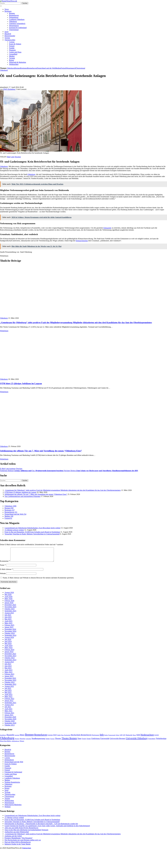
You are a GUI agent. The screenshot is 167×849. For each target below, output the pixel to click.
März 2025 (8, 623)
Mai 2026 (8, 595)
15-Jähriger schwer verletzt (14, 530)
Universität (104, 738)
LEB (121, 735)
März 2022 (8, 697)
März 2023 (8, 672)
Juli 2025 (8, 615)
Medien (12, 56)
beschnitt (17, 735)
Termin (47, 738)
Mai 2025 (8, 619)
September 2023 (10, 660)
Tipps (79, 738)
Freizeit (11, 46)
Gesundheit (13, 54)
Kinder (106, 735)
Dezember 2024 (10, 629)
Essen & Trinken (15, 44)
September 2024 (10, 635)
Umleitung (95, 738)
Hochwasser (95, 735)
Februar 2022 (9, 699)
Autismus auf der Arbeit (13, 836)
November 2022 (10, 680)
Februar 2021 (9, 713)
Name (3, 565)
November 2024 (10, 631)
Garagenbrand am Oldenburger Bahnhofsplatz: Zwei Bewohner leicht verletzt (32, 528)
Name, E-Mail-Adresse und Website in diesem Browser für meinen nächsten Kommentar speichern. (38, 578)
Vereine (7, 38)
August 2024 (9, 637)
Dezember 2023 (10, 654)
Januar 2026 (9, 603)
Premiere (17, 738)
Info (102, 734)
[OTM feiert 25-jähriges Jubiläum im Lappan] (41, 377)
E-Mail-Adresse (6, 569)
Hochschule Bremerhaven (81, 735)
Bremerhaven (14, 15)
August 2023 (9, 662)
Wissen (22, 741)
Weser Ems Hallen (5, 741)
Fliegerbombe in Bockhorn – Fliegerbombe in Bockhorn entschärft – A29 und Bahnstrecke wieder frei (41, 824)
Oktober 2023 (10, 658)
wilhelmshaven (15, 741)
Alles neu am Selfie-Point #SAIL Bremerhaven (21, 828)
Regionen (8, 11)
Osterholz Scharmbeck (17, 23)
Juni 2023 (8, 666)
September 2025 (10, 611)
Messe (134, 735)
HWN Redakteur (9, 89)
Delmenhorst (13, 17)
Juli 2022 (8, 688)
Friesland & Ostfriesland (18, 28)
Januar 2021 (9, 715)
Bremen (12, 13)
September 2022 (10, 684)
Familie (11, 48)
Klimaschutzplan (82, 241)
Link (12, 157)
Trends (84, 738)
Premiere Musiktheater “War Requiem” (19, 838)
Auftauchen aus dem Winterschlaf (17, 832)
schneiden (28, 738)
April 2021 (8, 709)
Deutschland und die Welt (46, 68)
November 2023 (10, 656)
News (7, 9)
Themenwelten (10, 40)
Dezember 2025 (10, 605)
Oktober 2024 (10, 633)
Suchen (24, 3)
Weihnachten (13, 64)
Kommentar (5, 561)
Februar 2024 (9, 650)
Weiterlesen (4, 331)
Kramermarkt (111, 735)
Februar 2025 (9, 625)
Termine (52, 738)
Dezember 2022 (10, 678)
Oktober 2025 (10, 609)
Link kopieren (10, 469)
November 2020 (10, 719)
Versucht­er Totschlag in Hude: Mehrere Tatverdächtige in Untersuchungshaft (32, 534)
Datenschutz (26, 848)
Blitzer (22, 735)
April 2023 (8, 670)
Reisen (11, 60)
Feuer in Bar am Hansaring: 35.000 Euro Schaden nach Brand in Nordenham (32, 532)
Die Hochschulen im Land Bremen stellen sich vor (23, 840)
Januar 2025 (9, 627)
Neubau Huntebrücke (12, 782)
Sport (6, 32)
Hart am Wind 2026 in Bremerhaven (18, 842)
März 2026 (8, 599)
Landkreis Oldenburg (16, 19)
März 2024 (8, 648)
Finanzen (12, 50)
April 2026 (8, 597)
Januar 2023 (9, 676)
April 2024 (8, 646)
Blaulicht (8, 34)
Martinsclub (129, 735)
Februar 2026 (9, 601)
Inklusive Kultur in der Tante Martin (17, 844)
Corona (11, 42)
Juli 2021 (8, 707)
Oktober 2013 (10, 725)
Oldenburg (13, 21)
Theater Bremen (69, 738)
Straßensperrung (38, 738)
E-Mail (2, 469)
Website (3, 573)
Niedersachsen (147, 734)
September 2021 (10, 703)
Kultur (117, 735)
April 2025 (8, 621)
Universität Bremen (117, 738)
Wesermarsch (14, 26)
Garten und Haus (15, 52)
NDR (138, 735)
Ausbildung (3, 735)
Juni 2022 (8, 690)
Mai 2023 (8, 668)
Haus (62, 735)
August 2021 (9, 705)
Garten (59, 735)
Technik (12, 58)
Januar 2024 (9, 652)
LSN (124, 735)
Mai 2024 (8, 644)
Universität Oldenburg (137, 738)
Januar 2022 (9, 701)
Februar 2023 (9, 674)
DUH (55, 735)
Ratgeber (22, 738)
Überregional (14, 30)
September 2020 (10, 723)
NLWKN (156, 735)
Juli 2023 (8, 664)
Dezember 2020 (10, 717)
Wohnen (8, 807)
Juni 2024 (8, 642)
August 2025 (9, 613)
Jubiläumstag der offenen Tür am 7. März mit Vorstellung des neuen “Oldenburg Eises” (41, 451)
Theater (58, 738)
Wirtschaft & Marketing (17, 62)
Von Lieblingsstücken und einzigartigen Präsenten (22, 496)
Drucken (18, 157)
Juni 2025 (8, 617)
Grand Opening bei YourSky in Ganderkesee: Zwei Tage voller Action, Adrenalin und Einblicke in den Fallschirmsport (47, 826)
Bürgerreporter (10, 36)
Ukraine (88, 738)
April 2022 (8, 695)
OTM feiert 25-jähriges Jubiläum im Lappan (21, 383)
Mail (8, 157)
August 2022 (9, 686)
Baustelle (10, 735)
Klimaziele (107, 228)
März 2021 (8, 711)
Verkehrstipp (161, 738)
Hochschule (67, 735)
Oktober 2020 (10, 721)
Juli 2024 (8, 639)
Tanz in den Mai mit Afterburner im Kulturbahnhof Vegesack (26, 830)
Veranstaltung (151, 738)
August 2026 (9, 593)
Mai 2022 (8, 693)
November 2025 (10, 607)
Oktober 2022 (10, 682)
